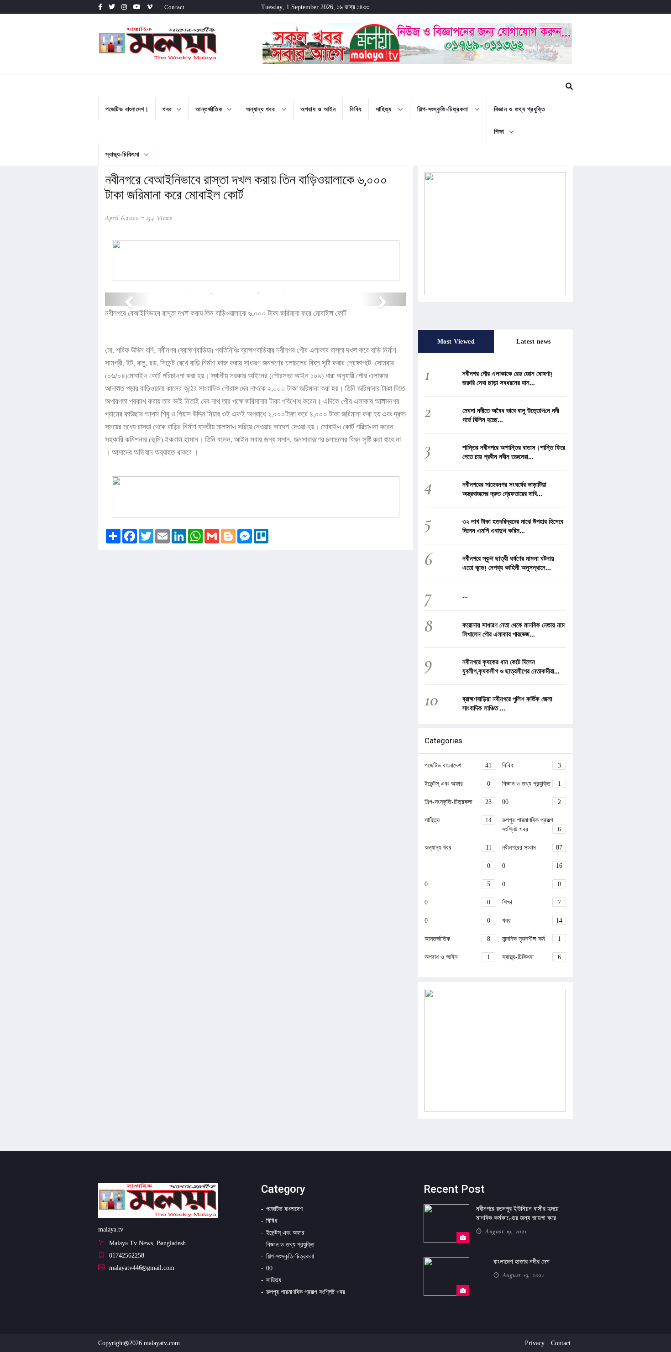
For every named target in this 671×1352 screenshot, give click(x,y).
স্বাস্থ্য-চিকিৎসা (122, 154)
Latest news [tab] (533, 341)
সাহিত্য (385, 109)
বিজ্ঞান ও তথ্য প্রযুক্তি (519, 109)
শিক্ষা (499, 131)
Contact (174, 7)
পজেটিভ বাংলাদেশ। (126, 109)
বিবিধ (356, 109)
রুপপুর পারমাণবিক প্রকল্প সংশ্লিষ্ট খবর (531, 824)
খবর (167, 109)
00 (531, 801)
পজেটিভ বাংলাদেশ (458, 765)
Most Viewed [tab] (456, 341)
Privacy (535, 1343)
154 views (159, 218)
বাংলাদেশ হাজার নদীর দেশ (521, 1262)
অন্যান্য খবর (261, 109)
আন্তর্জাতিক (208, 109)
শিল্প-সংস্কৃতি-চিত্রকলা (444, 109)
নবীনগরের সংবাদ (532, 847)
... (465, 595)
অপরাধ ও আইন (318, 109)
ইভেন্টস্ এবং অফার (457, 783)
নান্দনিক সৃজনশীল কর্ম (531, 938)
